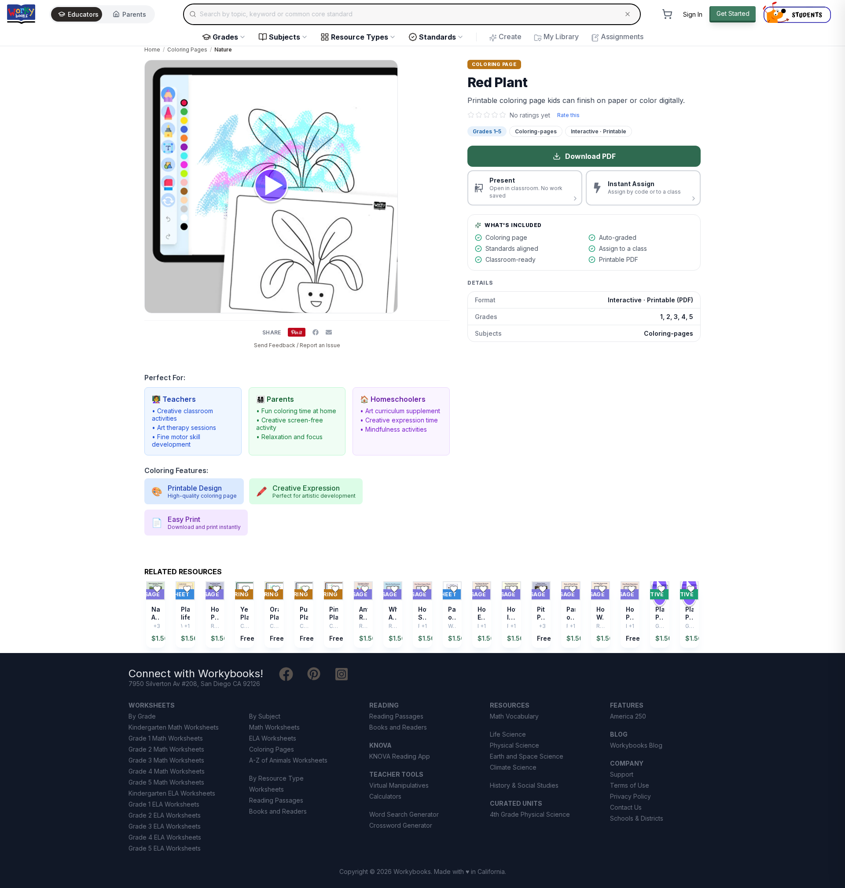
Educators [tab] (83, 14)
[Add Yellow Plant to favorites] (246, 589)
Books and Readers (278, 811)
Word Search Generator (404, 814)
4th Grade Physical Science (530, 814)
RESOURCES (509, 705)
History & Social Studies (524, 785)
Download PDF (590, 156)
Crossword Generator (400, 825)
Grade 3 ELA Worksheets (165, 826)
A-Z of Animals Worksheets (288, 760)
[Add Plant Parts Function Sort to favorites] (691, 589)
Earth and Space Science (526, 756)
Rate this (568, 115)
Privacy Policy (630, 796)
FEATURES (626, 705)
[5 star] (502, 114)
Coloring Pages (187, 49)
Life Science (508, 734)
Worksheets (266, 789)
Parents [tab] (134, 14)
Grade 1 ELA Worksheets (164, 804)
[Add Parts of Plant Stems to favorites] (573, 589)
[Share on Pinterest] (296, 332)
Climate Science (513, 767)
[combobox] (412, 14)
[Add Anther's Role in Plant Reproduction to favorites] (365, 589)
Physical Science (514, 745)
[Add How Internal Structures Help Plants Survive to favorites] (513, 589)
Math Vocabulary (514, 716)
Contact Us (626, 807)
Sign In (692, 14)
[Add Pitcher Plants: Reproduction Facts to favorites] (543, 589)
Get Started (732, 13)
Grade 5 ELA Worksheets (165, 848)
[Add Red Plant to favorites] (436, 74)
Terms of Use (629, 785)
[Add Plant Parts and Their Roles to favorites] (661, 589)
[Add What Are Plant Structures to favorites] (394, 589)
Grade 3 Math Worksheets (166, 760)
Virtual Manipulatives (399, 785)
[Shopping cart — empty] (667, 14)
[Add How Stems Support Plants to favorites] (424, 589)
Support (621, 774)
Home (152, 49)
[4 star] (494, 114)
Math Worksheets (274, 727)
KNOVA (380, 745)
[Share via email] (329, 332)
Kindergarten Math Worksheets (174, 727)
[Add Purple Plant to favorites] (305, 589)
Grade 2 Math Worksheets (166, 749)
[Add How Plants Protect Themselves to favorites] (216, 589)
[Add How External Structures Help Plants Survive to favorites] (483, 589)
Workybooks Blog (636, 745)
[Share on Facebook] (315, 332)
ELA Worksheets (272, 738)
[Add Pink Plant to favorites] (335, 589)
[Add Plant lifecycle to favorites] (187, 589)
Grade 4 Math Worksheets (167, 771)
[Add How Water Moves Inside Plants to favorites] (602, 589)
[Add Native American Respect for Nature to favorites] (157, 589)
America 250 (628, 716)
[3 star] (486, 114)
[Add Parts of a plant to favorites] (454, 589)
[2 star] (478, 114)
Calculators (385, 796)
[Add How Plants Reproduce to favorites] (632, 589)
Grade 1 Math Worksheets (166, 738)
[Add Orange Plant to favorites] (276, 589)
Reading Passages (276, 800)
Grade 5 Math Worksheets (166, 782)
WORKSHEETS (152, 705)
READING (384, 705)
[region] (422, 614)
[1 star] (470, 114)
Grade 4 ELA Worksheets (165, 837)
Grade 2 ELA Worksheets (165, 815)
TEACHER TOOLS (396, 774)
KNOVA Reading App (399, 756)
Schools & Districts (636, 818)
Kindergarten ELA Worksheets (172, 793)
